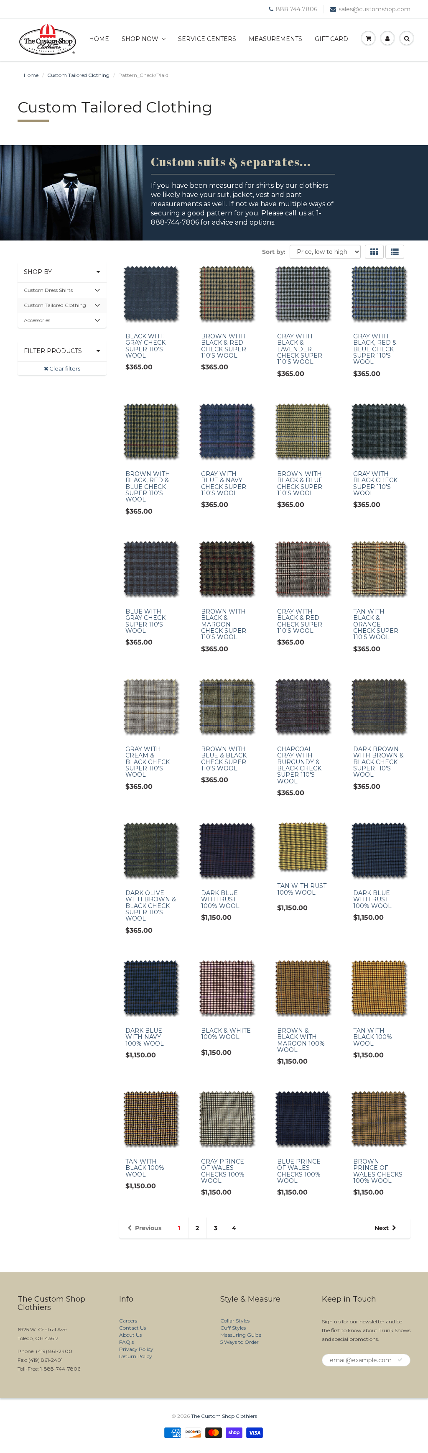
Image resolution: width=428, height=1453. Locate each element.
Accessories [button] (36, 322)
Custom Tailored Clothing (78, 75)
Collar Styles (235, 1320)
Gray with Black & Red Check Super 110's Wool (299, 621)
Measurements (275, 39)
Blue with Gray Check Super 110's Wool (145, 621)
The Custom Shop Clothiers (224, 1416)
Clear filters (64, 368)
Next (381, 1228)
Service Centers (207, 39)
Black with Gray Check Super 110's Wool (145, 346)
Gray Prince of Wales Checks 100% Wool (223, 1171)
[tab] (62, 290)
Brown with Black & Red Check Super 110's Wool (223, 346)
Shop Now (140, 39)
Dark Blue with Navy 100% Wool (144, 1037)
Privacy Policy (136, 1349)
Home (99, 39)
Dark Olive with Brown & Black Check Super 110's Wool (150, 906)
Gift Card (331, 39)
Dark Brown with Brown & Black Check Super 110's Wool (378, 762)
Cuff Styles (233, 1328)
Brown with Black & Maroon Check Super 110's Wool (223, 624)
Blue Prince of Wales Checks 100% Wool (299, 1171)
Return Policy (135, 1356)
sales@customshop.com (374, 9)
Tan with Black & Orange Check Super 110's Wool (375, 624)
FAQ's (126, 1342)
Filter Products (53, 351)
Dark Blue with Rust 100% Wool (220, 899)
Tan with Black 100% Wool (372, 1037)
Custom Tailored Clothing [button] (54, 307)
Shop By (38, 272)
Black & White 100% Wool (226, 1034)
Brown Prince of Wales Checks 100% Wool (378, 1171)
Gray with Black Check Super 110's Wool (375, 483)
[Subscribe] (400, 1359)
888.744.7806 (296, 9)
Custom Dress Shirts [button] (48, 292)
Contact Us (132, 1328)
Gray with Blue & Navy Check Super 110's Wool (223, 483)
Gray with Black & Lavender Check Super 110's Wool (299, 349)
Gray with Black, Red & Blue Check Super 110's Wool (375, 349)
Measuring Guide (240, 1335)
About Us (130, 1335)
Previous (148, 1228)
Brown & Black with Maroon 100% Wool (301, 1040)
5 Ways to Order (239, 1342)
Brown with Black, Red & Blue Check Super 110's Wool (147, 487)
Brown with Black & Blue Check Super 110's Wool (300, 483)
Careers (128, 1320)
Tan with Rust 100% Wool (301, 889)
